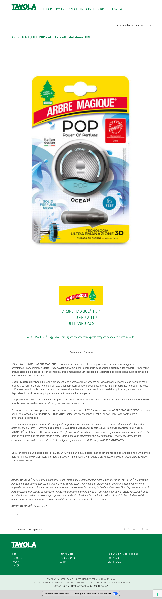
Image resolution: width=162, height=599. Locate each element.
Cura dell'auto (16, 515)
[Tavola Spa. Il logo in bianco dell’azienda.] (23, 543)
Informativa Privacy (81, 586)
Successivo (141, 25)
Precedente (126, 25)
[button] (121, 8)
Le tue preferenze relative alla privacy (92, 593)
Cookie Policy (101, 586)
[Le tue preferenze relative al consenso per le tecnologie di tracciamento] (157, 594)
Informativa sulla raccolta (56, 593)
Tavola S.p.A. (62, 586)
